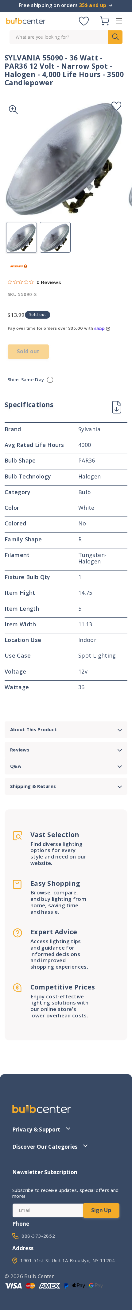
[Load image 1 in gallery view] (21, 237)
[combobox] (66, 37)
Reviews (19, 750)
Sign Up (101, 1210)
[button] (119, 21)
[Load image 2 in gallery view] (55, 237)
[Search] (115, 37)
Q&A (15, 766)
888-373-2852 (38, 1236)
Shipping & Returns (33, 786)
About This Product (33, 729)
